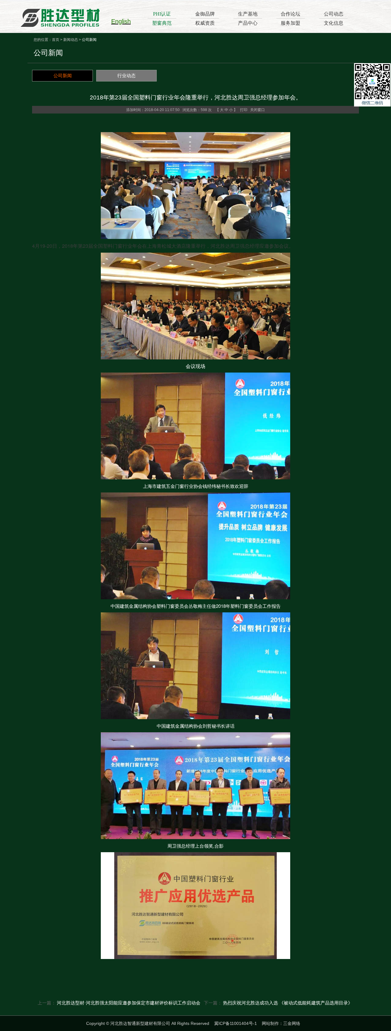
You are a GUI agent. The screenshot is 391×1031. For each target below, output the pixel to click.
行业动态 (126, 75)
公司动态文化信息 (333, 18)
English (121, 21)
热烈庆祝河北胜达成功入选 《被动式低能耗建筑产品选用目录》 (288, 1002)
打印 (243, 110)
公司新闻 (62, 75)
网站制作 (270, 1023)
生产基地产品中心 (248, 18)
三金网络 (291, 1023)
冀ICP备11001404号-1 (235, 1023)
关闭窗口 (257, 110)
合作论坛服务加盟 (290, 18)
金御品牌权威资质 (205, 18)
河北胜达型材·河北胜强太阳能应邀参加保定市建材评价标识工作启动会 (128, 1002)
